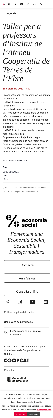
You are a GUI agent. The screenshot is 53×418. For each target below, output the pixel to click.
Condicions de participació (18, 321)
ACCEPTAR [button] (20, 414)
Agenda (11, 13)
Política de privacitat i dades (19, 312)
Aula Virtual (27, 278)
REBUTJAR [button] (33, 414)
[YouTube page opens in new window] (32, 302)
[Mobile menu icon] (47, 4)
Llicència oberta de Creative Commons (25, 332)
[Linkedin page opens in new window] (46, 302)
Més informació (44, 409)
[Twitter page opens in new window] (7, 302)
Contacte (27, 265)
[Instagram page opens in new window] (20, 302)
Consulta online (27, 291)
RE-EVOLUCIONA (8, 189)
